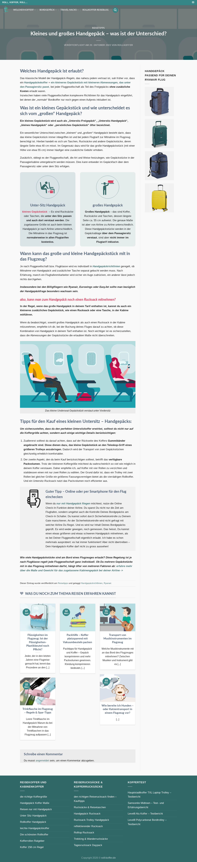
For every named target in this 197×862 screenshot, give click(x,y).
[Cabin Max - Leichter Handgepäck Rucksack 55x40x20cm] (159, 165)
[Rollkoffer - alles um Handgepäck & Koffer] (5, 9)
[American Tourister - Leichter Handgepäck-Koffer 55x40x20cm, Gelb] (159, 197)
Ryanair (107, 583)
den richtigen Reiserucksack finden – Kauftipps (95, 798)
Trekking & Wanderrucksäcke (91, 838)
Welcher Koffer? (23, 10)
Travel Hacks (68, 10)
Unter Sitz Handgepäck (33, 815)
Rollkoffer (125, 45)
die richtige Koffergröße (33, 796)
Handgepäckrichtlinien (106, 266)
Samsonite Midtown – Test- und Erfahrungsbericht (146, 805)
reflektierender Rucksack (88, 826)
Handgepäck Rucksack (87, 813)
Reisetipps (98, 28)
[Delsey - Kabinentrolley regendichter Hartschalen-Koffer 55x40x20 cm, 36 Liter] (159, 133)
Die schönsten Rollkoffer (34, 834)
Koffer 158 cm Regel (32, 847)
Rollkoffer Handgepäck (33, 821)
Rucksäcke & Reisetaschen (90, 807)
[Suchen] (115, 10)
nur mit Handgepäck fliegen (73, 503)
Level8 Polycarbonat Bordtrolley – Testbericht (147, 822)
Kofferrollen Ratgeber (32, 840)
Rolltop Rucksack (84, 832)
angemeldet (42, 760)
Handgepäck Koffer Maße (34, 802)
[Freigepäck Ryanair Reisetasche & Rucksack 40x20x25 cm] (159, 101)
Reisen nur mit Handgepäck (36, 809)
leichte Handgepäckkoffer (34, 828)
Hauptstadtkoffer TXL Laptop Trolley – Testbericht (149, 794)
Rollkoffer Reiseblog (95, 10)
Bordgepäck (47, 10)
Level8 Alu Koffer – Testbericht (145, 813)
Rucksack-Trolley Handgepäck (91, 819)
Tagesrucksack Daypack (88, 845)
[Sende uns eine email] (193, 2)
